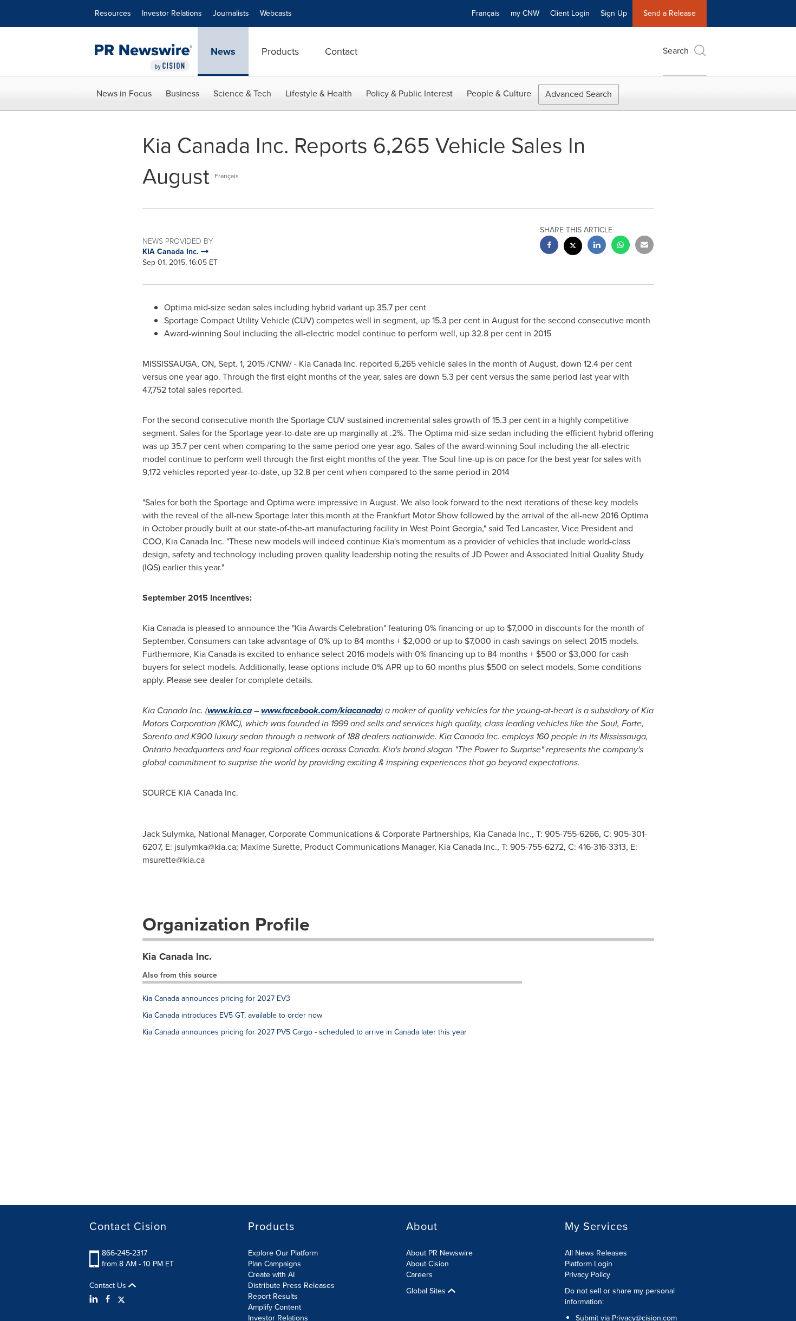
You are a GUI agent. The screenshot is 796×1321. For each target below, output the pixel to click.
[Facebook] (108, 1299)
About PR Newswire (439, 1253)
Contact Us (108, 1285)
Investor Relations (172, 13)
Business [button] (182, 93)
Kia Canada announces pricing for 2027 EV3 (216, 998)
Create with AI (271, 1274)
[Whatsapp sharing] (620, 246)
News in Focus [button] (124, 93)
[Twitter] (121, 1299)
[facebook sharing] (549, 246)
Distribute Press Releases (291, 1285)
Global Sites (427, 1291)
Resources (113, 13)
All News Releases (596, 1253)
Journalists (231, 13)
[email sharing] (644, 246)
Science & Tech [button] (242, 93)
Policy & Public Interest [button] (409, 93)
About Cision (427, 1264)
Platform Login (588, 1264)
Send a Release (669, 13)
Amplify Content (274, 1307)
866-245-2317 (124, 1253)
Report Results (273, 1296)
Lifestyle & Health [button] (318, 93)
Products (280, 51)
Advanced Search (578, 94)
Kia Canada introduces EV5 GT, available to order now (232, 1015)
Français (486, 13)
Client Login (570, 13)
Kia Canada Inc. (177, 956)
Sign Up (614, 13)
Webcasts (276, 13)
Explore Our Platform (283, 1253)
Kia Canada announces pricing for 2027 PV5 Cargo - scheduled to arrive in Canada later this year (304, 1032)
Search (676, 50)
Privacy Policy (587, 1274)
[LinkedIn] (95, 1299)
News (223, 51)
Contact (341, 51)
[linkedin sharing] (597, 246)
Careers (419, 1274)
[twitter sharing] (573, 247)
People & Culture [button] (499, 93)
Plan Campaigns (274, 1264)
